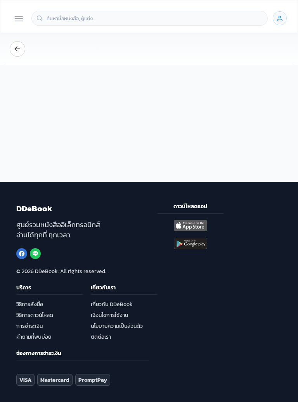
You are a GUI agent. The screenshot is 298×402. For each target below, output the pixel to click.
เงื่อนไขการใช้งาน (109, 315)
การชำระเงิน (29, 326)
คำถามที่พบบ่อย (33, 337)
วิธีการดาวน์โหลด (34, 315)
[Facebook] (21, 253)
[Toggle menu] (19, 19)
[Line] (35, 253)
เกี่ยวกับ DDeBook (112, 304)
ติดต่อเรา (101, 337)
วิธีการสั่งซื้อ (29, 304)
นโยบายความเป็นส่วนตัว (117, 326)
